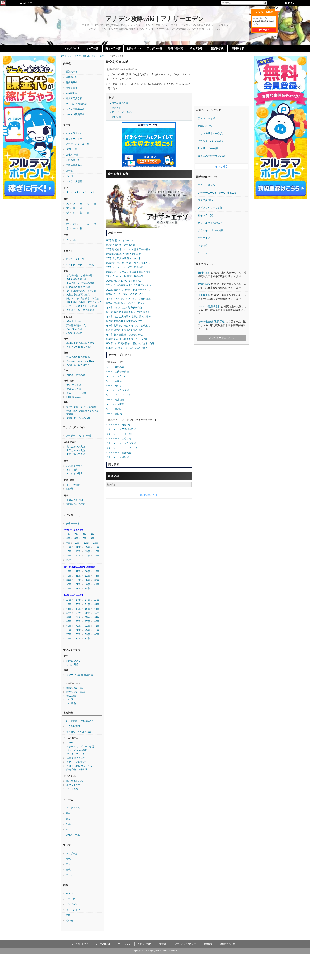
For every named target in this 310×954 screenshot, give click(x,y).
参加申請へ (264, 29)
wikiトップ (26, 2)
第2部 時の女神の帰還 (73, 595)
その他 (69, 920)
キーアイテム (73, 808)
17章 (68, 551)
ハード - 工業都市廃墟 (117, 371)
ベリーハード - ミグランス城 (121, 443)
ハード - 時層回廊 (115, 399)
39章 (78, 584)
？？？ (69, 875)
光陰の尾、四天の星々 (78, 365)
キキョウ (203, 245)
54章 (78, 609)
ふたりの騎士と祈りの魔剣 (80, 275)
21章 (68, 556)
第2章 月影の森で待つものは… (122, 245)
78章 (78, 634)
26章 (68, 571)
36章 (87, 580)
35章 (78, 580)
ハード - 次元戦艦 (115, 404)
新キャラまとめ (74, 133)
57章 (68, 613)
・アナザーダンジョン (121, 112)
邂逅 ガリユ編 (73, 389)
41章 (96, 584)
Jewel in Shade (74, 333)
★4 (76, 192)
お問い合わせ (144, 944)
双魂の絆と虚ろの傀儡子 (79, 357)
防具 (68, 824)
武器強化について (75, 758)
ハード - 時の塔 (114, 385)
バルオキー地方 (74, 466)
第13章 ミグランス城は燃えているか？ (126, 294)
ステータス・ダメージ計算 (80, 746)
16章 (96, 547)
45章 (68, 600)
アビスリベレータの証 (210, 207)
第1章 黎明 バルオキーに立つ (121, 240)
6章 (76, 538)
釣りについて (73, 660)
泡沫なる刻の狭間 (75, 504)
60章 (96, 613)
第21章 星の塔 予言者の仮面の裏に (124, 330)
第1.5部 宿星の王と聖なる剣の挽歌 (79, 567)
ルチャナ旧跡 (73, 485)
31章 (78, 576)
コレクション (73, 909)
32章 (87, 576)
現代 (68, 859)
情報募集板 (72, 88)
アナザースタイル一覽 (77, 144)
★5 (68, 192)
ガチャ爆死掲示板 (75, 114)
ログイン (290, 2)
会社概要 (208, 944)
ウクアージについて (76, 762)
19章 (87, 551)
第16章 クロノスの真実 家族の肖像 (124, 307)
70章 (78, 626)
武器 (68, 819)
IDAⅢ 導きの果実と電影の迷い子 (83, 302)
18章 (78, 551)
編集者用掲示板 (74, 98)
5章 (68, 538)
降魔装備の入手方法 (76, 769)
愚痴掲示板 (72, 82)
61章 (68, 617)
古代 (68, 869)
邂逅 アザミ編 (73, 385)
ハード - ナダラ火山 (116, 376)
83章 (87, 638)
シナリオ (70, 899)
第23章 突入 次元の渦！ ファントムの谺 (127, 339)
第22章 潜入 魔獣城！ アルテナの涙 (124, 334)
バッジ (69, 829)
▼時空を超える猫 (118, 103)
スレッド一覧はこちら (221, 337)
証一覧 (69, 171)
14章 (78, 547)
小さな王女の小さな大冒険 (80, 343)
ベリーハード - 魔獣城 (117, 457)
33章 (96, 576)
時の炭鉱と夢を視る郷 (78, 287)
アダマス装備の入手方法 (79, 766)
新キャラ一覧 (113, 48)
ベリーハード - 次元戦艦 (118, 452)
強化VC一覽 (72, 154)
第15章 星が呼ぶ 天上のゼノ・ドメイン (126, 303)
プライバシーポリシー (185, 944)
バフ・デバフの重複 (76, 750)
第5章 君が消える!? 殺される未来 (123, 258)
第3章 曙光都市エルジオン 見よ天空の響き (128, 249)
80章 (96, 634)
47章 (87, 600)
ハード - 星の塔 (114, 409)
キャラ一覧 (92, 48)
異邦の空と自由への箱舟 (79, 347)
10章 (76, 543)
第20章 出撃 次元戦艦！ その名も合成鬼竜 (128, 325)
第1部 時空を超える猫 (73, 530)
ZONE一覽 (71, 149)
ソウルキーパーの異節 (210, 140)
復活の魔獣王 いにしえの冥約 (81, 407)
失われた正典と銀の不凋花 (80, 310)
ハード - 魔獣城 (114, 413)
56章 (96, 609)
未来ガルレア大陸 (75, 454)
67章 (87, 621)
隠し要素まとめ (74, 781)
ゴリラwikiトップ (79, 944)
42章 (68, 588)
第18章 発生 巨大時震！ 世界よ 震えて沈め (128, 316)
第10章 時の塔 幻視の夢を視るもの (124, 280)
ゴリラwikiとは (103, 944)
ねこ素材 (71, 699)
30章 (68, 576)
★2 (92, 192)
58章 (78, 613)
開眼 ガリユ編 (73, 397)
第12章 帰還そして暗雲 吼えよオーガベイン (129, 289)
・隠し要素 (115, 117)
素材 (68, 813)
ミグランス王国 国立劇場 (79, 675)
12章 (95, 543)
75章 (87, 630)
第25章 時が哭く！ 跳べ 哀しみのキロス (127, 348)
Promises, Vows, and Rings (80, 361)
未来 (68, 864)
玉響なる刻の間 (74, 500)
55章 (87, 609)
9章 (68, 543)
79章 (87, 634)
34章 (68, 580)
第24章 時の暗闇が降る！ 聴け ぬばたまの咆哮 (130, 343)
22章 (78, 556)
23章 (87, 556)
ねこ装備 (71, 703)
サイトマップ (124, 944)
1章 (68, 534)
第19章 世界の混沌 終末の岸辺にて (124, 321)
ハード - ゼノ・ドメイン (118, 395)
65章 (68, 621)
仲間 (68, 915)
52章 (96, 604)
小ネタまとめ (73, 785)
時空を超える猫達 (75, 692)
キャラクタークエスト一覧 (80, 264)
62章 (78, 617)
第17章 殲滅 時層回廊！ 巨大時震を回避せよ (129, 312)
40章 (87, 584)
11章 (86, 543)
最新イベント (133, 48)
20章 (96, 551)
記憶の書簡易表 (74, 165)
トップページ (71, 48)
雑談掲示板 (217, 48)
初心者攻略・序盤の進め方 (80, 721)
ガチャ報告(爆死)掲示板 (211, 321)
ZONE (69, 742)
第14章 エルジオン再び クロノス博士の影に (129, 298)
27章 (78, 571)
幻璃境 (69, 488)
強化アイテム (73, 835)
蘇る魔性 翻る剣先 (76, 325)
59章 (87, 613)
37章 (96, 580)
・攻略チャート (117, 107)
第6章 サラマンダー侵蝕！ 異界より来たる (128, 262)
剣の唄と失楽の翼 (75, 375)
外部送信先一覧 (227, 944)
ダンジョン (72, 904)
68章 (96, 621)
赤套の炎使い (205, 125)
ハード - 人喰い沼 (115, 381)
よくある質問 (73, 726)
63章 (87, 617)
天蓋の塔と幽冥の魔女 (78, 294)
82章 (78, 638)
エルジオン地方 (74, 473)
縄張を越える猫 (74, 688)
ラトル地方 (72, 469)
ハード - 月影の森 (115, 367)
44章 (87, 588)
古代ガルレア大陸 (75, 450)
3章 (84, 534)
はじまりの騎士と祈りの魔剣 (81, 306)
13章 (68, 547)
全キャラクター (74, 138)
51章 (87, 604)
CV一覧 (70, 176)
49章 (68, 604)
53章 (68, 609)
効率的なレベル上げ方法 (78, 732)
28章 (87, 571)
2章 (76, 534)
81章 (68, 638)
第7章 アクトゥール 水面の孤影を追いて (127, 267)
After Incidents (74, 321)
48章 (96, 600)
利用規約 (163, 944)
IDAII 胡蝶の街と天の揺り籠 (81, 291)
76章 (96, 630)
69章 (68, 626)
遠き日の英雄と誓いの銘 (211, 155)
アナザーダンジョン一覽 (78, 435)
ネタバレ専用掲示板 (76, 104)
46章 (78, 600)
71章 (87, 626)
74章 (78, 630)
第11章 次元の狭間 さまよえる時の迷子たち (129, 285)
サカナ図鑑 (72, 664)
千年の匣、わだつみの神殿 (80, 283)
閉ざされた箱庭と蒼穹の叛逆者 (82, 298)
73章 (68, 630)
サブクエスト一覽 (75, 259)
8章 (92, 538)
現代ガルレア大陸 (75, 446)
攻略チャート (73, 523)
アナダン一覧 (154, 48)
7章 (84, 538)
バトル (69, 893)
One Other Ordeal (75, 329)
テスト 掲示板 (206, 118)
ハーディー (204, 252)
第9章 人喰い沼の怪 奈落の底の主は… (126, 276)
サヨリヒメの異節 (208, 148)
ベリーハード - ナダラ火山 (119, 434)
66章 (78, 621)
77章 (68, 634)
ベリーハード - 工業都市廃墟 (121, 429)
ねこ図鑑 (71, 695)
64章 (96, 617)
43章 (78, 588)
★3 (84, 192)
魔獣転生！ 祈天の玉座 (78, 418)
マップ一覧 (72, 853)
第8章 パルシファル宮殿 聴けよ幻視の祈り (128, 271)
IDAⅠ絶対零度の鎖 (76, 279)
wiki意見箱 (71, 93)
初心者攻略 (196, 48)
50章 (78, 604)
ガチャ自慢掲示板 (75, 109)
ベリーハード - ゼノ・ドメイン (122, 448)
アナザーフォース (75, 754)
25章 (68, 560)
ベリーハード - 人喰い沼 (118, 438)
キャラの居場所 (74, 181)
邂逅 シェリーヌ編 (76, 393)
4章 (92, 534)
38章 (68, 584)
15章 (87, 547)
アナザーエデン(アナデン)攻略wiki (217, 192)
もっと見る (221, 166)
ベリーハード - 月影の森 (118, 424)
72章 (96, 626)
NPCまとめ (72, 789)
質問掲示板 (238, 48)
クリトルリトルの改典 (210, 133)
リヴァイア (204, 237)
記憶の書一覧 (175, 48)
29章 (96, 571)
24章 (96, 556)
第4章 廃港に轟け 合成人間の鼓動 (123, 254)
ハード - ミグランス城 (117, 390)
